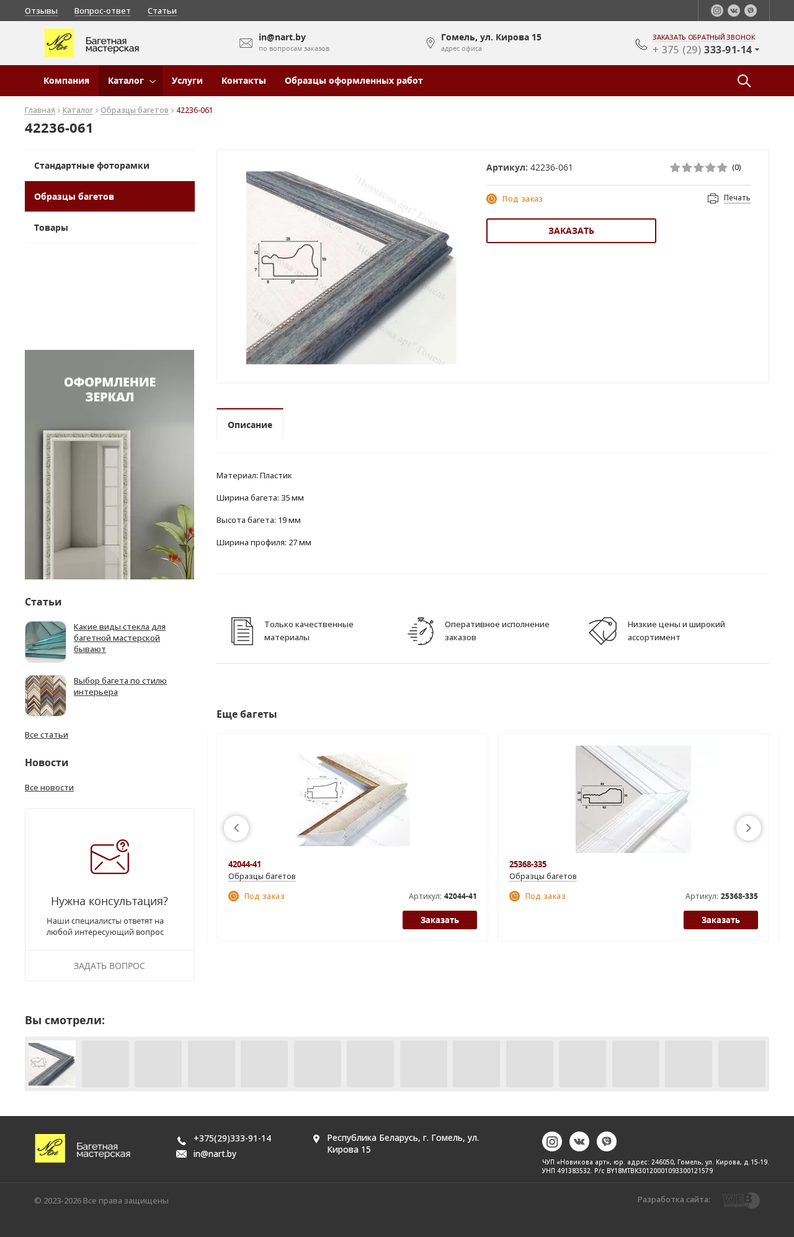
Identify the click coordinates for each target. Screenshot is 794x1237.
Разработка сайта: (674, 1199)
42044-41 (244, 864)
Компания (66, 80)
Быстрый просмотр (352, 799)
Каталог (126, 80)
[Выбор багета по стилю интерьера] (45, 696)
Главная (40, 111)
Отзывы (41, 10)
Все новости (49, 787)
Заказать (571, 230)
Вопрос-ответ (102, 10)
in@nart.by (215, 1153)
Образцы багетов (134, 111)
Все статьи (46, 734)
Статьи (162, 10)
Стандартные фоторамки (91, 165)
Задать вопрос (109, 965)
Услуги (187, 80)
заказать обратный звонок (704, 37)
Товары (51, 227)
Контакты (243, 80)
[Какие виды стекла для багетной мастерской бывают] (45, 642)
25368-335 (527, 864)
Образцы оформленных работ (354, 80)
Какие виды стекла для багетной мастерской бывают (120, 637)
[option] (351, 268)
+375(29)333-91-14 (232, 1138)
